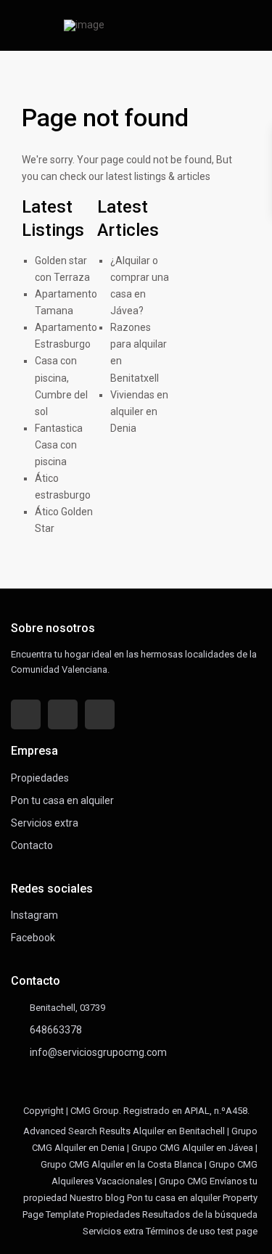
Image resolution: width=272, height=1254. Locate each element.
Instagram (34, 915)
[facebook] (26, 714)
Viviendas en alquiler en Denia (139, 411)
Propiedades (40, 778)
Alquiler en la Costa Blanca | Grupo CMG (174, 1164)
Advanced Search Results (77, 1131)
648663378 (56, 1030)
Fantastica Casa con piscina (59, 444)
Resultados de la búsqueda (199, 1214)
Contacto (32, 845)
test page (237, 1231)
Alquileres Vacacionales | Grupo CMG (129, 1181)
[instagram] (100, 714)
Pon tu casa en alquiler (62, 800)
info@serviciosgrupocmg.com (98, 1052)
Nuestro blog (97, 1197)
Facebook (33, 937)
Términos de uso (180, 1231)
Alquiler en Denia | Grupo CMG (117, 1147)
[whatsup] (63, 714)
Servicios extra (44, 823)
